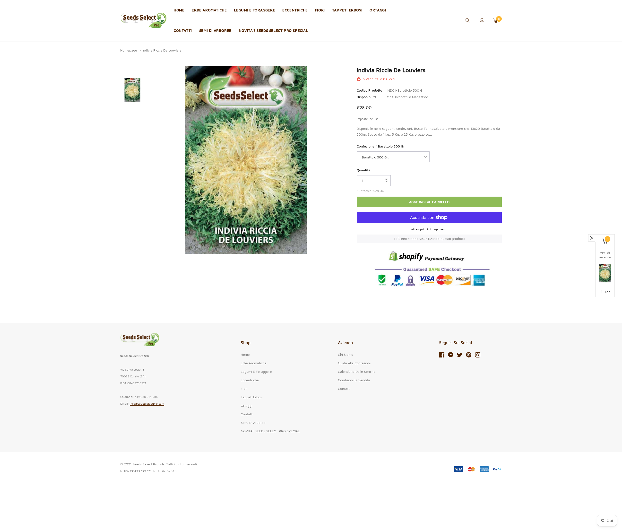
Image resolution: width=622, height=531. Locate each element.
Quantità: (364, 170)
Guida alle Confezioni (354, 363)
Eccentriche (295, 10)
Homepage (128, 50)
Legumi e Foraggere (254, 10)
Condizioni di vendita (354, 380)
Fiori (320, 10)
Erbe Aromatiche (209, 10)
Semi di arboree (215, 30)
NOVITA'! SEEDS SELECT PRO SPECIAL (273, 30)
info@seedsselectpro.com (147, 403)
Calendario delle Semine (356, 371)
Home (179, 10)
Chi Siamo (345, 354)
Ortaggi (378, 10)
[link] (467, 20)
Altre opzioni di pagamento (429, 229)
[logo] (143, 20)
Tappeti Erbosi (347, 10)
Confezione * (381, 146)
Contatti (183, 30)
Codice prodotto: (370, 90)
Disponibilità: (367, 97)
